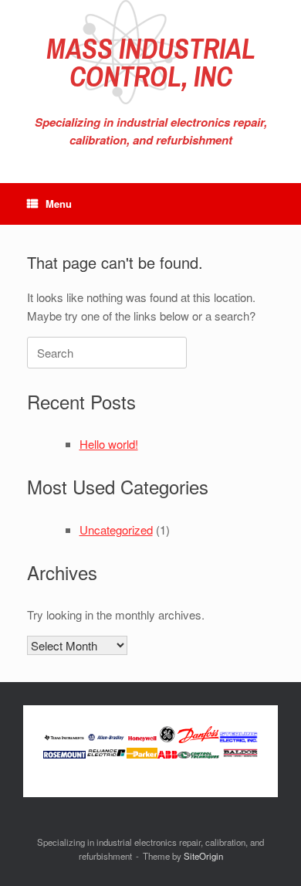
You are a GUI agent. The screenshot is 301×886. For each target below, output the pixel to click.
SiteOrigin (203, 856)
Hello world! (108, 444)
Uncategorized (116, 529)
